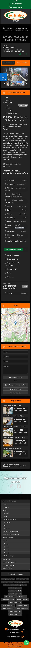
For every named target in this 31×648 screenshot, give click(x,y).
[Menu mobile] (15, 16)
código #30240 (22, 599)
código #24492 (8, 579)
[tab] (8, 63)
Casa (4, 525)
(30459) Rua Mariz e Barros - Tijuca (14, 427)
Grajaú (5, 510)
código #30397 (15, 611)
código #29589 (22, 608)
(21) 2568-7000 (17, 4)
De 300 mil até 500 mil (10, 562)
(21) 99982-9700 (16, 7)
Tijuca (4, 504)
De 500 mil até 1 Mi (8, 565)
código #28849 (15, 614)
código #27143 (22, 579)
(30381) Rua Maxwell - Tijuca (12, 405)
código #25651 (8, 608)
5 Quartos (6, 553)
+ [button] (3, 310)
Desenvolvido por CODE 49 (15, 646)
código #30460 (15, 593)
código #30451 (8, 582)
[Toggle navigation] (26, 11)
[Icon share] (14, 1)
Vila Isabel (6, 507)
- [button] (3, 312)
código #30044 (20, 585)
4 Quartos (6, 550)
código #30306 (15, 590)
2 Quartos (6, 544)
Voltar (26, 30)
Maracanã (6, 513)
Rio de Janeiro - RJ (21, 28)
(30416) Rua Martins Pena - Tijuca (14, 437)
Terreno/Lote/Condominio (11, 534)
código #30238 (10, 596)
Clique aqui (6, 466)
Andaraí (5, 516)
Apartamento (8, 30)
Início (6, 28)
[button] (26, 74)
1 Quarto (5, 541)
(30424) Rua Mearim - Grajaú (12, 448)
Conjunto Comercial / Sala (11, 531)
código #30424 (15, 588)
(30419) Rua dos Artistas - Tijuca (13, 416)
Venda (11, 28)
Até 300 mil (6, 559)
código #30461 (8, 599)
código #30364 (22, 582)
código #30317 (22, 605)
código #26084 (8, 605)
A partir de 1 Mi (7, 568)
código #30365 (15, 602)
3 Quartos (6, 547)
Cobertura (6, 528)
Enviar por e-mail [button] (16, 377)
